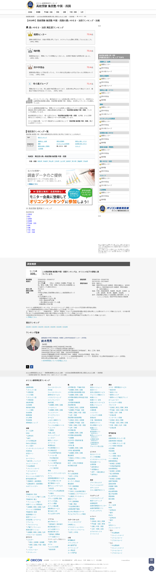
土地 (43, 497)
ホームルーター (114, 400)
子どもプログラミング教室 (77, 514)
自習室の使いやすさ (81, 144)
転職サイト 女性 (95, 400)
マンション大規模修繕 (33, 509)
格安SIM (113, 390)
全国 (101, 529)
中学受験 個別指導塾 (75, 435)
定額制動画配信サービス (56, 478)
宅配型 (51, 430)
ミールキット (52, 407)
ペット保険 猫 (113, 458)
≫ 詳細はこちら (31, 317)
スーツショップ (73, 548)
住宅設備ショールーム (33, 519)
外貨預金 (29, 451)
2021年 (46, 327)
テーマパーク (94, 534)
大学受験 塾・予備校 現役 (76, 387)
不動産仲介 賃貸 (31, 512)
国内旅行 (52, 524)
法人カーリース (95, 454)
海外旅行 (60, 524)
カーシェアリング (54, 435)
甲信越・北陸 (31, 223)
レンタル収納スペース (56, 425)
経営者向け (95, 467)
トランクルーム (53, 422)
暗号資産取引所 (31, 479)
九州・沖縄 (31, 232)
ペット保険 (29, 410)
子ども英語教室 (73, 473)
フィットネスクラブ (74, 522)
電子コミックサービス (55, 486)
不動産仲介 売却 (31, 494)
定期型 (118, 463)
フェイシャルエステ (96, 485)
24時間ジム (71, 524)
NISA (27, 433)
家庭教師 (71, 460)
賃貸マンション (31, 517)
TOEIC (71, 491)
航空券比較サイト (54, 527)
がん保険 (29, 417)
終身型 (112, 463)
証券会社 (30, 436)
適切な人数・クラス (81, 141)
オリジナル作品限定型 (56, 491)
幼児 (70, 476)
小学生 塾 (71, 445)
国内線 (51, 534)
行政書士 (72, 494)
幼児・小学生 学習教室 (75, 463)
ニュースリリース (56, 560)
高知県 (85, 161)
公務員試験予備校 (74, 509)
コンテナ (52, 428)
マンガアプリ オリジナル (56, 496)
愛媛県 (80, 161)
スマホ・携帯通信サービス (117, 387)
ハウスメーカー (32, 550)
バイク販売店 (52, 460)
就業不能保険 (113, 481)
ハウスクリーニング (54, 397)
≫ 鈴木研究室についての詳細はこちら (54, 360)
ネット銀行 (29, 446)
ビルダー (30, 540)
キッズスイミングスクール (76, 530)
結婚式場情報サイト (96, 508)
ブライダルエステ (96, 482)
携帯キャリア (114, 395)
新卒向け (95, 474)
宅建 (70, 489)
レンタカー (51, 438)
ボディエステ (94, 487)
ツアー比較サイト (54, 537)
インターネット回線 (115, 417)
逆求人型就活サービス (97, 392)
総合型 (51, 488)
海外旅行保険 (30, 407)
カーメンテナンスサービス (57, 473)
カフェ (50, 476)
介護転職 (93, 410)
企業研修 (93, 464)
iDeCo (111, 515)
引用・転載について (89, 560)
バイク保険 (29, 395)
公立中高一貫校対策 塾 (75, 440)
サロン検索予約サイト (97, 490)
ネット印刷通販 (95, 457)
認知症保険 (112, 484)
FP (70, 486)
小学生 (83, 458)
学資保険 (29, 420)
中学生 (77, 458)
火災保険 (29, 405)
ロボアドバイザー (32, 486)
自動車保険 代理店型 (115, 441)
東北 (28, 216)
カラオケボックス (96, 531)
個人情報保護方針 (67, 560)
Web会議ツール (95, 462)
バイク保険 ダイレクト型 (117, 443)
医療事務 (76, 486)
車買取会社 (51, 445)
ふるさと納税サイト (54, 420)
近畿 (28, 228)
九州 (43, 507)
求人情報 (98, 560)
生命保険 (29, 412)
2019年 (59, 327)
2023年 (34, 327)
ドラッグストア (73, 543)
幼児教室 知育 (72, 465)
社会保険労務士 (80, 491)
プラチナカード (117, 540)
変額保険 (112, 496)
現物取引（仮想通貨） (34, 481)
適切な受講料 (60, 141)
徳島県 (68, 161)
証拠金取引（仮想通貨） (35, 484)
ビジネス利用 (53, 547)
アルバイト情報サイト (97, 395)
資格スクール (72, 499)
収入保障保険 (114, 473)
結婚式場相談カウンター (98, 506)
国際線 (57, 534)
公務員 (71, 496)
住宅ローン (29, 453)
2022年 (40, 327)
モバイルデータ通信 (115, 402)
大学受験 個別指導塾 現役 (76, 392)
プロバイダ (112, 405)
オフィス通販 (52, 503)
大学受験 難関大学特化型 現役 (78, 397)
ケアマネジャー (82, 494)
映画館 (92, 519)
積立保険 (112, 499)
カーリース (51, 443)
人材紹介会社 (94, 439)
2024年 (28, 327)
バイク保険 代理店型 (115, 446)
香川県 (74, 161)
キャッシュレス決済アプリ (35, 476)
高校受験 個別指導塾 (75, 417)
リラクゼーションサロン (76, 527)
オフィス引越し (53, 501)
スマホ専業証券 (31, 441)
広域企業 (113, 415)
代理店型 (30, 392)
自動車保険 (29, 387)
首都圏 (29, 221)
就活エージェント (96, 387)
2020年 (53, 327)
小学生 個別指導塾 (74, 450)
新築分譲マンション (32, 530)
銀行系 (29, 461)
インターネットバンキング (35, 448)
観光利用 (52, 549)
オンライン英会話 (74, 481)
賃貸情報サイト (31, 514)
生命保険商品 (113, 468)
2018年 (65, 327)
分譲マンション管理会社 (34, 504)
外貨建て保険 (113, 486)
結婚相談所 (94, 503)
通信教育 (71, 455)
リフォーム (29, 522)
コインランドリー (54, 400)
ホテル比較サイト (54, 529)
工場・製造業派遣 (96, 420)
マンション (31, 497)
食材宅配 (51, 402)
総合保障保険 (113, 491)
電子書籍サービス (54, 483)
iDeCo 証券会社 (31, 443)
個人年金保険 (113, 494)
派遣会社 (93, 417)
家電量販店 (71, 540)
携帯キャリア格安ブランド (119, 397)
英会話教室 (71, 479)
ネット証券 (29, 431)
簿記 (75, 489)
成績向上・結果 (42, 141)
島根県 (45, 161)
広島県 (57, 161)
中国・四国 (31, 230)
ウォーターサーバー (54, 387)
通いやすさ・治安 (106, 161)
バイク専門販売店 (55, 463)
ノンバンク (37, 461)
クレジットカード (32, 463)
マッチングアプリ (96, 511)
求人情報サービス (96, 425)
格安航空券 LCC (53, 532)
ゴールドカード (32, 471)
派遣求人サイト (95, 422)
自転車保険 (29, 402)
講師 (39, 144)
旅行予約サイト (53, 521)
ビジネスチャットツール (98, 459)
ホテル (50, 544)
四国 (111, 412)
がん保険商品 (113, 476)
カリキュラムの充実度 (63, 144)
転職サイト (94, 397)
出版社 (51, 493)
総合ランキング (42, 137)
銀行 (28, 438)
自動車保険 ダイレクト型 (117, 438)
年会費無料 (31, 466)
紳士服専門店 (72, 545)
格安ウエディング (96, 501)
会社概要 (46, 560)
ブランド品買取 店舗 (55, 498)
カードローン (30, 458)
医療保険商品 (113, 461)
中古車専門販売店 (55, 453)
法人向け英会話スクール (76, 511)
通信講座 (71, 484)
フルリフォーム (32, 524)
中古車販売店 (52, 450)
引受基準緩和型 (115, 466)
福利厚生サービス (54, 508)
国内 (50, 542)
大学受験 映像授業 (74, 402)
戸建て (38, 497)
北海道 (29, 214)
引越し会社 (51, 433)
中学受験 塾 (72, 430)
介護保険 (112, 489)
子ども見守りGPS (54, 513)
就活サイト (94, 390)
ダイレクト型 (31, 390)
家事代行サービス (54, 395)
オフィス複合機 (53, 506)
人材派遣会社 (94, 443)
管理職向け (95, 469)
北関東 (29, 219)
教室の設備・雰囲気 (43, 146)
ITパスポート (79, 496)
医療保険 (29, 415)
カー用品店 (71, 550)
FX (27, 456)
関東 (103, 521)
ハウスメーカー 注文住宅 (34, 535)
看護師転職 (94, 407)
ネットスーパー (53, 412)
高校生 (71, 458)
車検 (49, 470)
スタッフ (77, 146)
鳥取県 (40, 161)
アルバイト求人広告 (96, 446)
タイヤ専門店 (72, 553)
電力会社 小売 (52, 511)
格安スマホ (113, 392)
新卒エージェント (96, 436)
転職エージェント (96, 405)
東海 (28, 225)
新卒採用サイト (95, 432)
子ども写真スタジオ (54, 481)
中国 (126, 410)
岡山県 (51, 161)
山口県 (62, 161)
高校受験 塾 (72, 405)
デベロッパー (31, 552)
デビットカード (31, 473)
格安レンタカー (53, 440)
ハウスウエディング (96, 498)
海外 (55, 542)
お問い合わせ (78, 560)
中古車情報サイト (54, 448)
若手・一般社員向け (98, 472)
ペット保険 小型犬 (115, 456)
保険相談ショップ (32, 422)
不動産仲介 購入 (31, 499)
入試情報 (40, 148)
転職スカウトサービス (97, 402)
